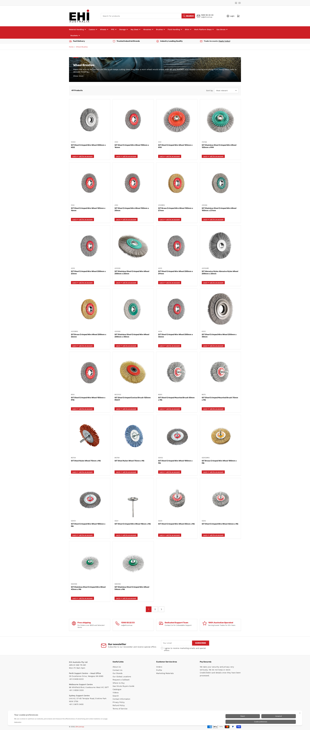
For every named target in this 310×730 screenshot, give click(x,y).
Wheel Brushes (82, 47)
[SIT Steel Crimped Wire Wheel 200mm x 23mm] (89, 246)
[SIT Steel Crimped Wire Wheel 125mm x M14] (176, 119)
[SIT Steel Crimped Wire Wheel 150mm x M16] (89, 372)
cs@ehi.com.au (206, 17)
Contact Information (121, 699)
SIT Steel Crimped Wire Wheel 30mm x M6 (176, 524)
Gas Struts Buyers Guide (123, 686)
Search (116, 696)
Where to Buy (119, 683)
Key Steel (134, 29)
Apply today (224, 41)
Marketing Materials (165, 673)
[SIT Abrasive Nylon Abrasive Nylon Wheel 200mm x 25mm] (220, 246)
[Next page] (161, 609)
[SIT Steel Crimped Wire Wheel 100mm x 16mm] (133, 119)
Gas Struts (221, 29)
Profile (159, 670)
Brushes (159, 29)
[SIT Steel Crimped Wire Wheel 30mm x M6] (176, 498)
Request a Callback (121, 680)
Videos (116, 692)
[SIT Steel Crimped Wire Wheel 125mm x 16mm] (89, 183)
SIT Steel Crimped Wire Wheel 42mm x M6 (220, 524)
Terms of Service (120, 709)
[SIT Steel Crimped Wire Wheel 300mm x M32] (89, 119)
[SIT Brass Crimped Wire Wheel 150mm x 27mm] (176, 183)
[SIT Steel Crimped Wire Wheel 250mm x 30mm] (220, 309)
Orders (159, 667)
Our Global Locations (122, 676)
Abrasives (147, 29)
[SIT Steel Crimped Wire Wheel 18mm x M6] (133, 498)
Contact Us (117, 670)
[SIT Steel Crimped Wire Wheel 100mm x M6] (176, 435)
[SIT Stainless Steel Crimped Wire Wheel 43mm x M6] (89, 561)
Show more (78, 76)
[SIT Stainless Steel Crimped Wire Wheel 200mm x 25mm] (133, 246)
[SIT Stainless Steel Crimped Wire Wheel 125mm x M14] (220, 119)
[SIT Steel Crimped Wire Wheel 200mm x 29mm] (176, 246)
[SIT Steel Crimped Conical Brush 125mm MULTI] (133, 372)
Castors (92, 29)
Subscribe (200, 643)
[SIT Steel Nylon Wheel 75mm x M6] (89, 435)
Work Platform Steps (203, 29)
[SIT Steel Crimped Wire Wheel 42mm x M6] (220, 498)
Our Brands (117, 673)
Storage (122, 29)
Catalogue (117, 689)
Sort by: (209, 90)
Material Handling (76, 29)
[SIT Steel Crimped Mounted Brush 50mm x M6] (176, 372)
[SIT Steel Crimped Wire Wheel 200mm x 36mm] (176, 309)
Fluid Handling (174, 29)
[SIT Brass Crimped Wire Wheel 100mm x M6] (220, 435)
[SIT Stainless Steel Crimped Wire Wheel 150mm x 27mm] (220, 183)
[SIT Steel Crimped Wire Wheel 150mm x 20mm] (133, 183)
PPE (112, 29)
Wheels (103, 29)
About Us (117, 667)
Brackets (74, 35)
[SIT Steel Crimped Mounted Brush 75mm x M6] (220, 372)
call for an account (86, 156)
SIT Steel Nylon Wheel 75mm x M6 (86, 461)
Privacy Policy (119, 702)
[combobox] (148, 16)
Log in (74, 156)
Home (71, 47)
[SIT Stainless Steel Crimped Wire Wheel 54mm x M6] (133, 561)
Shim (187, 29)
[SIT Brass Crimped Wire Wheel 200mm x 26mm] (89, 309)
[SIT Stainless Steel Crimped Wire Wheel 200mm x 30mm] (133, 309)
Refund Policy (119, 705)
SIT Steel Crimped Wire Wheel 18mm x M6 (133, 524)
